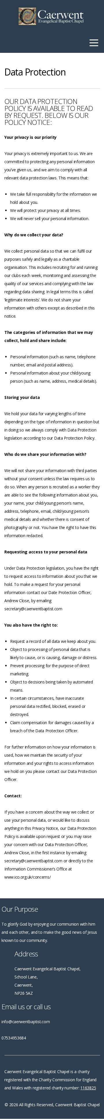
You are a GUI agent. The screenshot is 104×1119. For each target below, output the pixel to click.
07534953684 (13, 1038)
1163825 (88, 1088)
